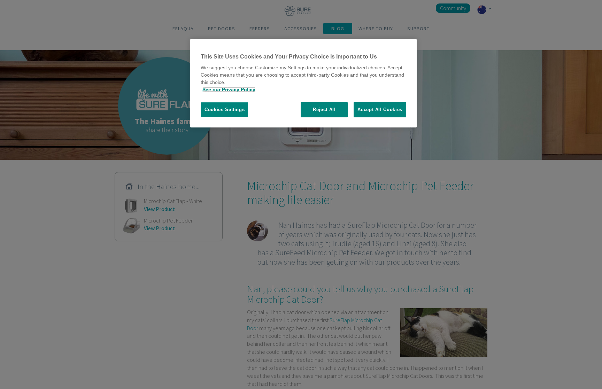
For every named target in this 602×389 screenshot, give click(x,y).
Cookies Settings (224, 109)
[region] (303, 83)
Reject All (324, 109)
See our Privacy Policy (228, 89)
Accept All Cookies (379, 109)
